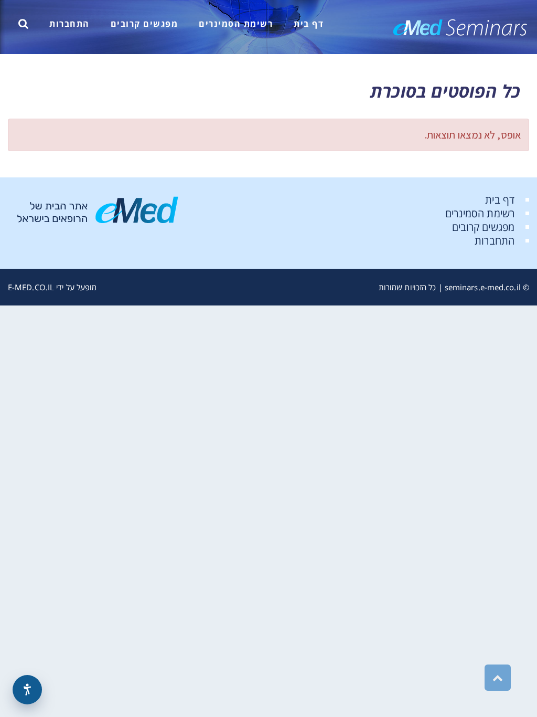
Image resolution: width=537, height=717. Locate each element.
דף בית (499, 200)
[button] (23, 23)
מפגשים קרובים (483, 227)
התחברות (494, 241)
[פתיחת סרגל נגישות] (27, 689)
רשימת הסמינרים (479, 213)
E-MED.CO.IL (31, 287)
